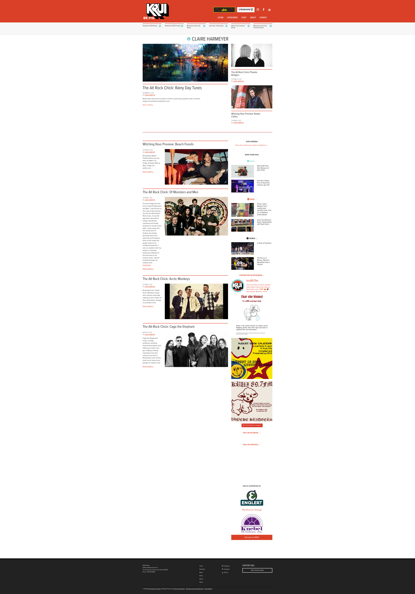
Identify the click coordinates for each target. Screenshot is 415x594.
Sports (201, 579)
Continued (147, 265)
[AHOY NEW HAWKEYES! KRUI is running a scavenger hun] (251, 315)
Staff (243, 17)
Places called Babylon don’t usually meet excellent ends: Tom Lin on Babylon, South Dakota (264, 209)
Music (201, 572)
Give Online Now (257, 570)
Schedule (202, 569)
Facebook (226, 569)
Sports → (253, 238)
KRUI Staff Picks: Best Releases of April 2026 (263, 168)
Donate (263, 17)
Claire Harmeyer (149, 95)
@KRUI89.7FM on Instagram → (251, 275)
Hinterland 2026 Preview (172, 26)
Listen (220, 17)
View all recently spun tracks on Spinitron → (252, 145)
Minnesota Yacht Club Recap (193, 27)
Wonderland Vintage (252, 510)
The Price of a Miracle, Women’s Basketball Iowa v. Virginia (263, 261)
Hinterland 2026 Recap (150, 26)
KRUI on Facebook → (252, 433)
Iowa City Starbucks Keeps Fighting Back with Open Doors (264, 222)
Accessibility (208, 589)
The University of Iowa (154, 589)
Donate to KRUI (252, 537)
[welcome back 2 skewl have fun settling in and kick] (251, 358)
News (201, 576)
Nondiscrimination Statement (194, 589)
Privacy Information (179, 589)
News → (253, 199)
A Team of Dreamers (264, 243)
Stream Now (245, 9)
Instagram (226, 566)
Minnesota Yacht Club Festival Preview (260, 27)
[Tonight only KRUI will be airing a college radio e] (251, 401)
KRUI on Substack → (252, 445)
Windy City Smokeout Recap (238, 27)
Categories (232, 17)
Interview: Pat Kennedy (216, 26)
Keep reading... (148, 105)
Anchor (226, 572)
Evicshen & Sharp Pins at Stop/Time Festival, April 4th (263, 183)
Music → (253, 161)
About (253, 17)
